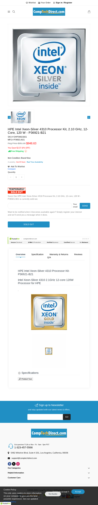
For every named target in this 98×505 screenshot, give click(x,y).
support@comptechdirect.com (24, 458)
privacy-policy (10, 502)
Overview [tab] (20, 254)
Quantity (11, 172)
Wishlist (32, 3)
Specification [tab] (37, 254)
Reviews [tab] (78, 254)
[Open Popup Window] (25, 379)
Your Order (45, 3)
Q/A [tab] (49, 257)
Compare (12, 169)
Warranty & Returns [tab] (58, 254)
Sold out (29, 224)
